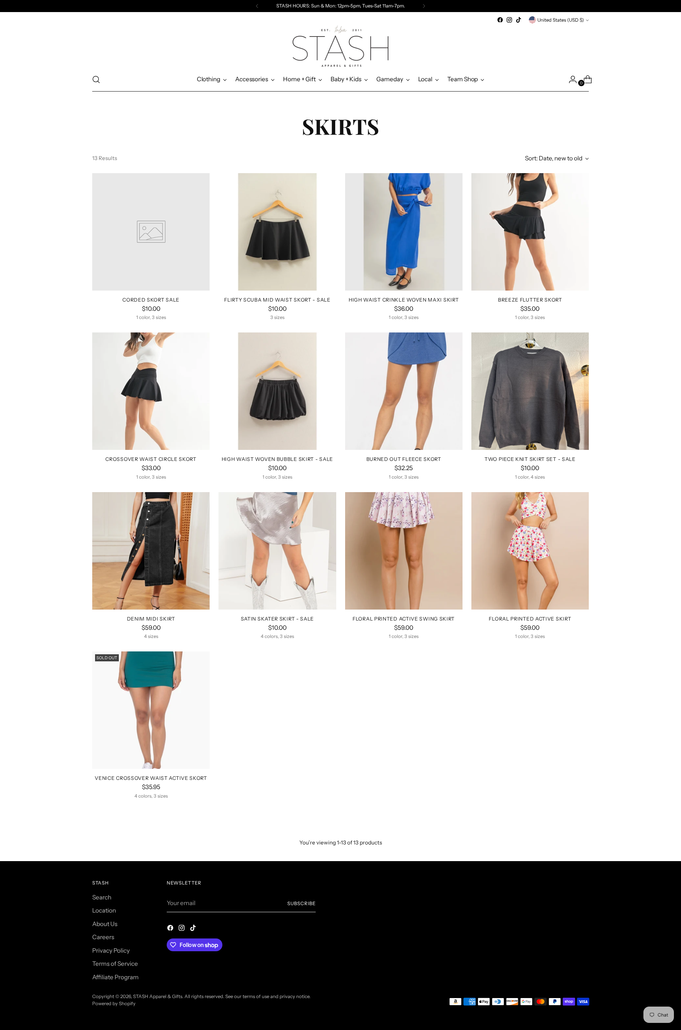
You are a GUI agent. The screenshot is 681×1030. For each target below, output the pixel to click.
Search (101, 897)
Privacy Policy (111, 950)
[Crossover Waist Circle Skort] (151, 391)
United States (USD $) (560, 20)
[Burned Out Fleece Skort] (404, 391)
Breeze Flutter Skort (530, 300)
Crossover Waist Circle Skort (150, 459)
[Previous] (257, 6)
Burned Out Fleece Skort (403, 459)
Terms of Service (115, 963)
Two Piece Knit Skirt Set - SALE (530, 459)
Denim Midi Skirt (151, 619)
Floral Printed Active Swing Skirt (404, 619)
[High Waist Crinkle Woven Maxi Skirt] (404, 232)
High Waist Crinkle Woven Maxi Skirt (404, 300)
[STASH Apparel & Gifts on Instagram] (509, 20)
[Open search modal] (96, 79)
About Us (104, 923)
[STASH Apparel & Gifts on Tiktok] (518, 20)
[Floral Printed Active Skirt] (530, 551)
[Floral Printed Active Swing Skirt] (404, 551)
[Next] (424, 6)
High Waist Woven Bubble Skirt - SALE (277, 459)
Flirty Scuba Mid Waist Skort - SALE (277, 300)
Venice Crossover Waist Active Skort (151, 778)
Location (104, 910)
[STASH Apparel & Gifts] (340, 46)
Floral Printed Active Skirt (530, 619)
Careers (103, 937)
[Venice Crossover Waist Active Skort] (151, 710)
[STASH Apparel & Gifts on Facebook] (500, 20)
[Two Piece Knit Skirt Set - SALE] (530, 391)
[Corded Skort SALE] (151, 232)
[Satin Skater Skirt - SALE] (277, 551)
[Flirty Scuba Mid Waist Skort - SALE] (277, 232)
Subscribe (301, 903)
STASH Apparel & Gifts (157, 996)
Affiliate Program (115, 977)
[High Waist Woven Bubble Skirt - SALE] (277, 391)
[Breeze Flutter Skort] (530, 232)
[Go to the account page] (570, 79)
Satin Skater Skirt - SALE (277, 619)
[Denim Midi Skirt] (151, 551)
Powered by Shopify (113, 1003)
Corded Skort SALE (150, 300)
